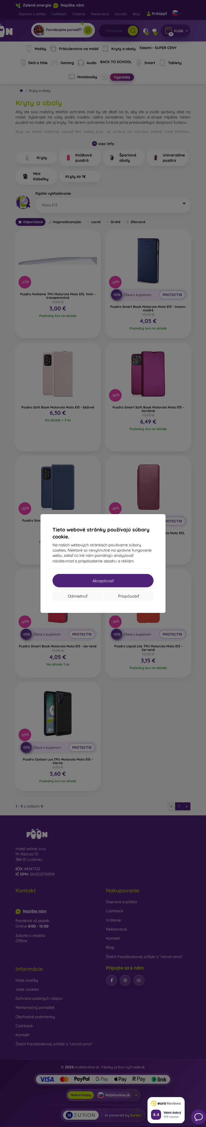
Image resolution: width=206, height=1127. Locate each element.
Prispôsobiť (128, 596)
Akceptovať (103, 580)
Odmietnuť (77, 596)
